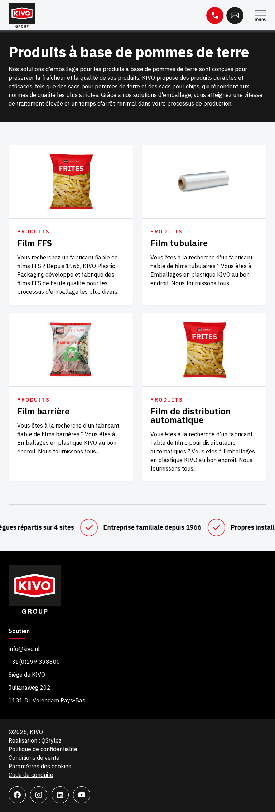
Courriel (234, 15)
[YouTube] (81, 794)
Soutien (19, 631)
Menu (260, 15)
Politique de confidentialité (43, 749)
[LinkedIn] (60, 794)
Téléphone (214, 15)
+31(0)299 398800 (34, 661)
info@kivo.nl (24, 648)
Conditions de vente (34, 757)
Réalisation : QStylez (35, 740)
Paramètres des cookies (40, 766)
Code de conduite (31, 774)
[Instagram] (38, 794)
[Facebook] (17, 794)
